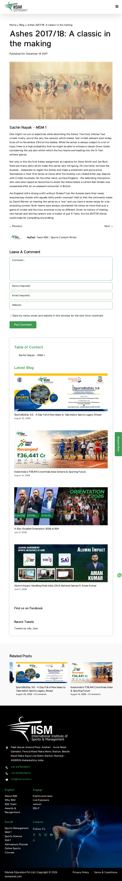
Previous (17, 226)
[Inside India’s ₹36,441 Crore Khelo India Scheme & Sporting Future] (61, 449)
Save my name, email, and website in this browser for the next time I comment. (58, 316)
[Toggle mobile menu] (117, 6)
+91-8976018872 (21, 773)
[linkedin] (57, 834)
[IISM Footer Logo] (37, 716)
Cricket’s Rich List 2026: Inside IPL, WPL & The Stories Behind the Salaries (41, 689)
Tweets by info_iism (26, 628)
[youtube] (51, 834)
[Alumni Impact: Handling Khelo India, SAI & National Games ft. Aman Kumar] (61, 563)
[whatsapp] (34, 840)
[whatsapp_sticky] (119, 574)
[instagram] (45, 834)
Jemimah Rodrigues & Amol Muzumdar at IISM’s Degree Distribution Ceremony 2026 (94, 689)
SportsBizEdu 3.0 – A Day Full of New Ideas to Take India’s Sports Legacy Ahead (57, 415)
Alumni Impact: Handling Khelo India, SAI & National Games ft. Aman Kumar (55, 586)
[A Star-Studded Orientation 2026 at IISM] (61, 506)
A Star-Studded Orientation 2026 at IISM (36, 529)
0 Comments (36, 694)
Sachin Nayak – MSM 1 (31, 355)
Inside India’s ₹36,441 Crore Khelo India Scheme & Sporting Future (50, 472)
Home (13, 25)
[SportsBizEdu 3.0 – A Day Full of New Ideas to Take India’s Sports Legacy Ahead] (61, 392)
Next (107, 226)
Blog (21, 25)
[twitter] (40, 834)
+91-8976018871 (20, 767)
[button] (12, 679)
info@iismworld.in (21, 779)
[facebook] (34, 834)
